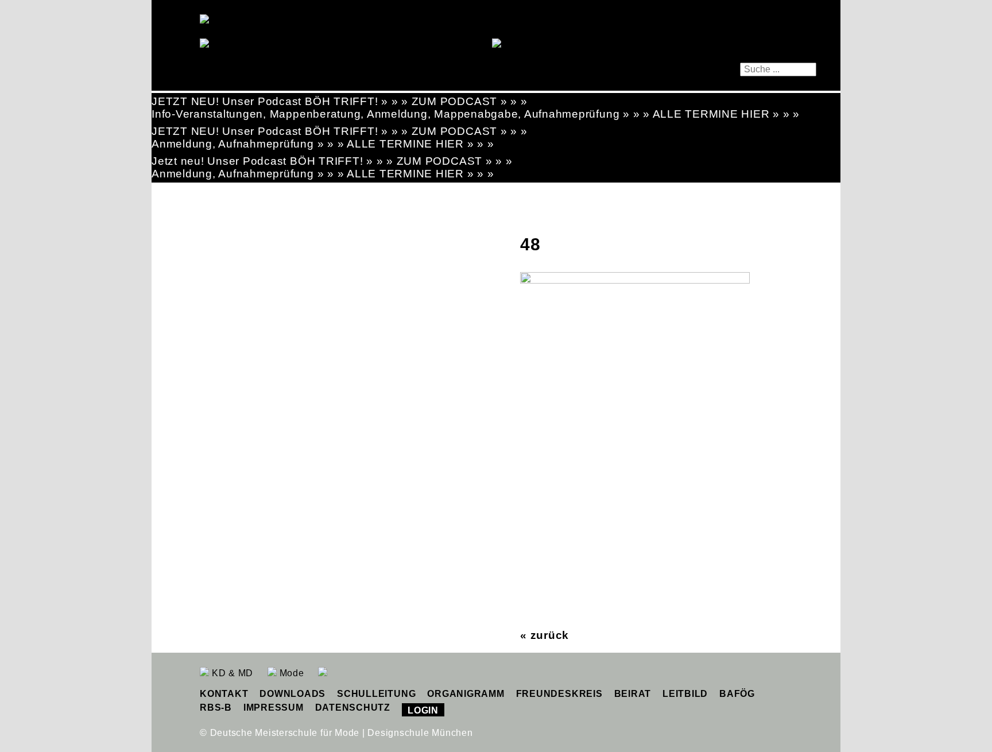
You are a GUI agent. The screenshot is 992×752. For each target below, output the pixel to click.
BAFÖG (737, 694)
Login (423, 710)
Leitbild (685, 694)
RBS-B (216, 707)
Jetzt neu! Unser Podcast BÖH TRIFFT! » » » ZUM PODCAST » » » (332, 161)
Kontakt (224, 694)
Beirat (633, 694)
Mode (290, 673)
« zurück (544, 635)
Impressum (273, 707)
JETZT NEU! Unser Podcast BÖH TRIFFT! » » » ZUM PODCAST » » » (340, 101)
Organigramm (465, 694)
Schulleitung (376, 694)
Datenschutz (352, 707)
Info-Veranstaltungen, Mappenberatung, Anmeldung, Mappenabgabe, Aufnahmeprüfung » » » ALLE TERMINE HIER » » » (476, 114)
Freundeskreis (559, 694)
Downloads (292, 694)
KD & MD (231, 673)
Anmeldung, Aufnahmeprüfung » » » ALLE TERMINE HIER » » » (323, 144)
